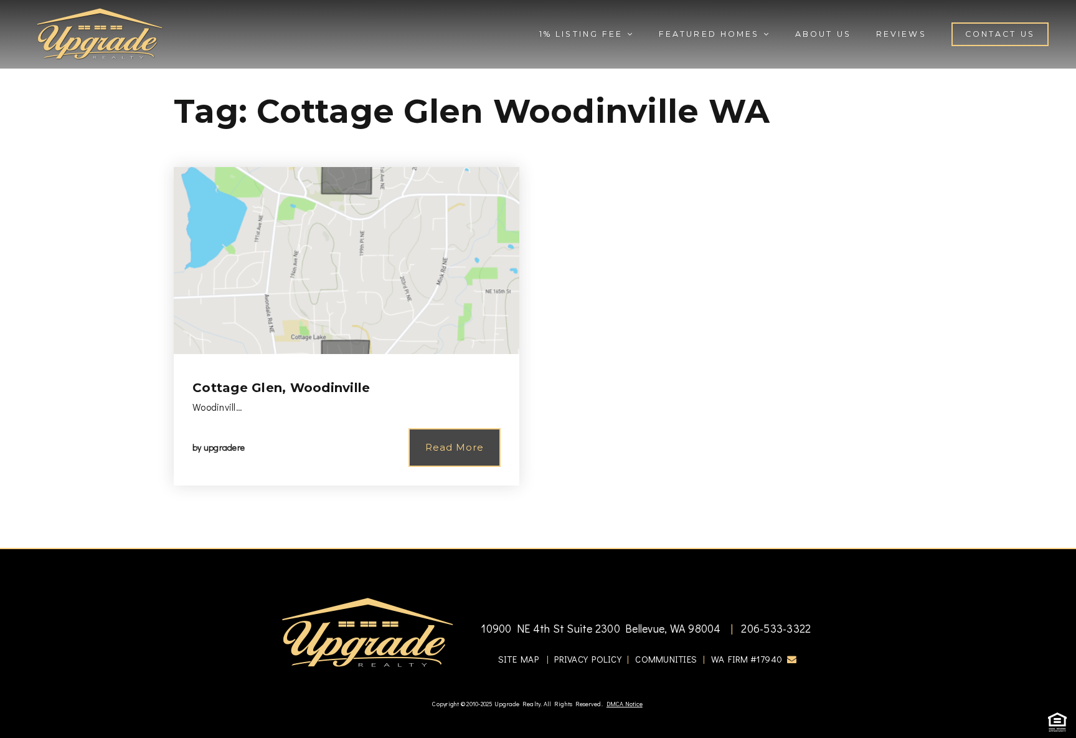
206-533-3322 (775, 628)
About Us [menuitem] (823, 34)
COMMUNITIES (666, 659)
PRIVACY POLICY (587, 659)
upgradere (224, 447)
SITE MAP (518, 659)
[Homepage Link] (99, 32)
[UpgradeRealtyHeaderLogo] (367, 632)
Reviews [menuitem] (901, 34)
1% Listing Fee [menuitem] (583, 34)
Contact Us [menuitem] (1000, 34)
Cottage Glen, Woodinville (281, 387)
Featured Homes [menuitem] (711, 34)
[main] (538, 274)
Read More (454, 447)
